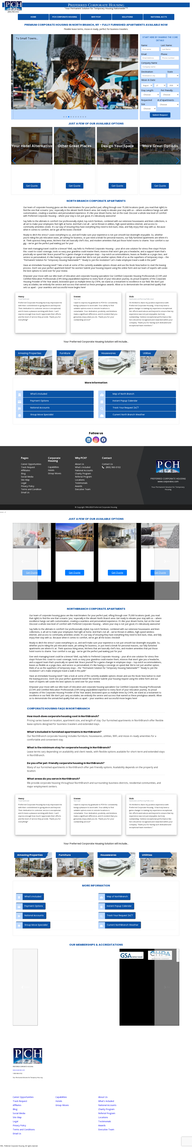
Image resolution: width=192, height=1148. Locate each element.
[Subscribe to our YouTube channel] (108, 1038)
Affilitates (25, 470)
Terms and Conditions (24, 1129)
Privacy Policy (27, 486)
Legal (23, 483)
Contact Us (107, 464)
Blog (23, 473)
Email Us (25, 492)
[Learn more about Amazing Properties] (33, 864)
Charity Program (83, 473)
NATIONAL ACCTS (159, 17)
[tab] (55, 394)
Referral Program (83, 476)
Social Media (27, 476)
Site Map (25, 479)
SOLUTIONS (127, 17)
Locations (80, 479)
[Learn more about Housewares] (116, 864)
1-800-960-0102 (17, 1073)
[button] (63, 116)
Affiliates (17, 1105)
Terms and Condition (31, 489)
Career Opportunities (31, 464)
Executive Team (82, 489)
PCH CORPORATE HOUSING (64, 17)
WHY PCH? (96, 17)
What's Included (82, 467)
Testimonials (81, 483)
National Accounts (84, 470)
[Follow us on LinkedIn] (100, 1038)
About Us (79, 464)
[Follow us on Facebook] (91, 1038)
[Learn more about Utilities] (158, 864)
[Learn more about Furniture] (75, 864)
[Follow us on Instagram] (83, 1038)
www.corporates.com (19, 1070)
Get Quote (32, 185)
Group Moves (54, 473)
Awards (78, 486)
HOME (33, 17)
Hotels (51, 470)
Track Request (28, 467)
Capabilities (53, 467)
